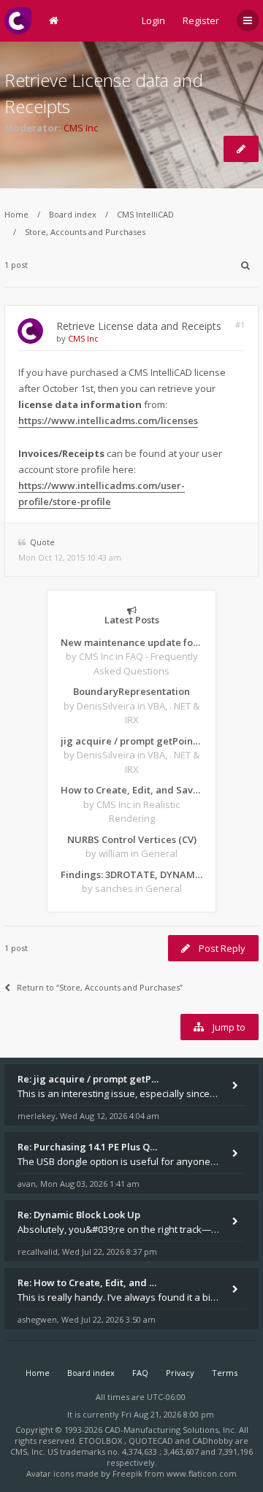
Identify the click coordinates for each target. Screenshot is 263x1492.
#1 (240, 324)
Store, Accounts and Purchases (85, 231)
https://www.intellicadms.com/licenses (108, 420)
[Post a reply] (241, 149)
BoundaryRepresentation (131, 691)
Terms (224, 1372)
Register (201, 20)
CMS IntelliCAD (145, 214)
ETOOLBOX (101, 1440)
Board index (72, 214)
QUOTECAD (152, 1440)
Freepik (127, 1473)
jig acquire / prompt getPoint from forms (131, 740)
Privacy (180, 1372)
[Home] (17, 20)
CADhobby (212, 1440)
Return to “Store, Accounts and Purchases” (100, 987)
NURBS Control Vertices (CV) (132, 839)
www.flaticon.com (202, 1473)
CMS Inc (81, 127)
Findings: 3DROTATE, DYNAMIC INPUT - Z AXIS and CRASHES (131, 874)
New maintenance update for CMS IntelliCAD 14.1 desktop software (131, 642)
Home (16, 214)
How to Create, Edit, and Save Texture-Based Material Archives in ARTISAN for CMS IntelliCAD (131, 789)
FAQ (140, 1372)
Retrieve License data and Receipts (138, 326)
